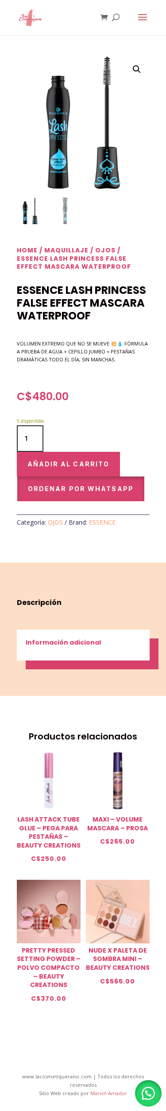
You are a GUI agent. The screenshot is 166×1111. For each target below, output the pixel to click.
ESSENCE (102, 522)
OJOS (105, 250)
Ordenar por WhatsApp (81, 488)
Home (27, 250)
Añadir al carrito (68, 464)
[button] (137, 69)
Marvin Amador (108, 1093)
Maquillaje (66, 250)
